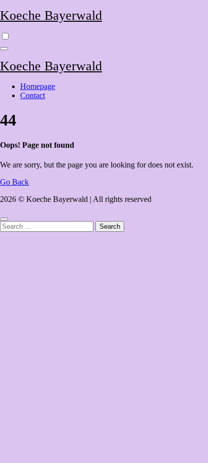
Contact (32, 95)
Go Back (14, 182)
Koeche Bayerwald (51, 15)
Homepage (37, 86)
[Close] (4, 219)
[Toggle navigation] (4, 48)
